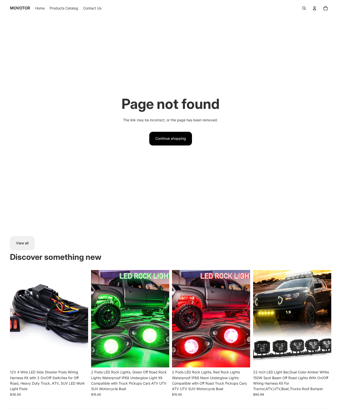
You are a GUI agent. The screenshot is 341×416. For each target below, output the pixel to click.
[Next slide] (80, 318)
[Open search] (304, 8)
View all (22, 243)
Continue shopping (170, 138)
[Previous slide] (17, 318)
